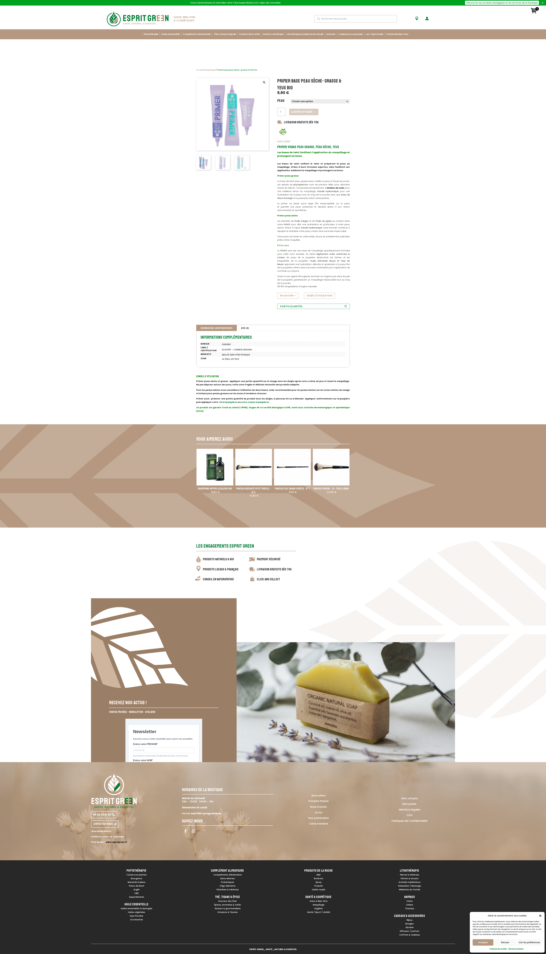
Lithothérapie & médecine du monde (305, 34)
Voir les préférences (529, 942)
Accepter (483, 942)
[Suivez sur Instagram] (193, 831)
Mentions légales (516, 948)
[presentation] (192, 482)
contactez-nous (103, 824)
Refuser (505, 942)
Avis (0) (245, 327)
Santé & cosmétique (273, 34)
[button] (540, 915)
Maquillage (210, 70)
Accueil (199, 70)
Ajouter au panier (302, 112)
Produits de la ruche (249, 34)
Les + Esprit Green (374, 34)
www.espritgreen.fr (116, 842)
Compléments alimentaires (197, 34)
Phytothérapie (151, 34)
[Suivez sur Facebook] (185, 831)
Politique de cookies (498, 948)
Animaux (330, 34)
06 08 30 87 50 (102, 814)
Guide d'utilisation (319, 295)
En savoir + (288, 295)
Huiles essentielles (170, 34)
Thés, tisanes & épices (225, 34)
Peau (281, 100)
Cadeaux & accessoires (351, 34)
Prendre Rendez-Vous (397, 34)
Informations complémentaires (216, 327)
